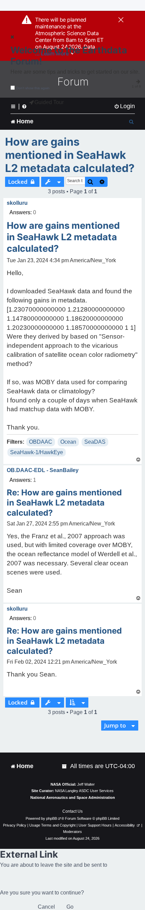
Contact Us (72, 811)
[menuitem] (124, 106)
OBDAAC (40, 442)
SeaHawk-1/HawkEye (36, 452)
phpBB (51, 818)
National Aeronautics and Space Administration (72, 797)
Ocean (68, 442)
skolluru (17, 203)
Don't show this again (33, 88)
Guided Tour (49, 102)
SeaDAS (95, 442)
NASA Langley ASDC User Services (84, 791)
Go (70, 907)
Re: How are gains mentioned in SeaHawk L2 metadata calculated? (64, 503)
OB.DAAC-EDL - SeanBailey (43, 470)
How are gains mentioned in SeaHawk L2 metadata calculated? (70, 155)
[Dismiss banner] (120, 20)
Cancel (46, 907)
